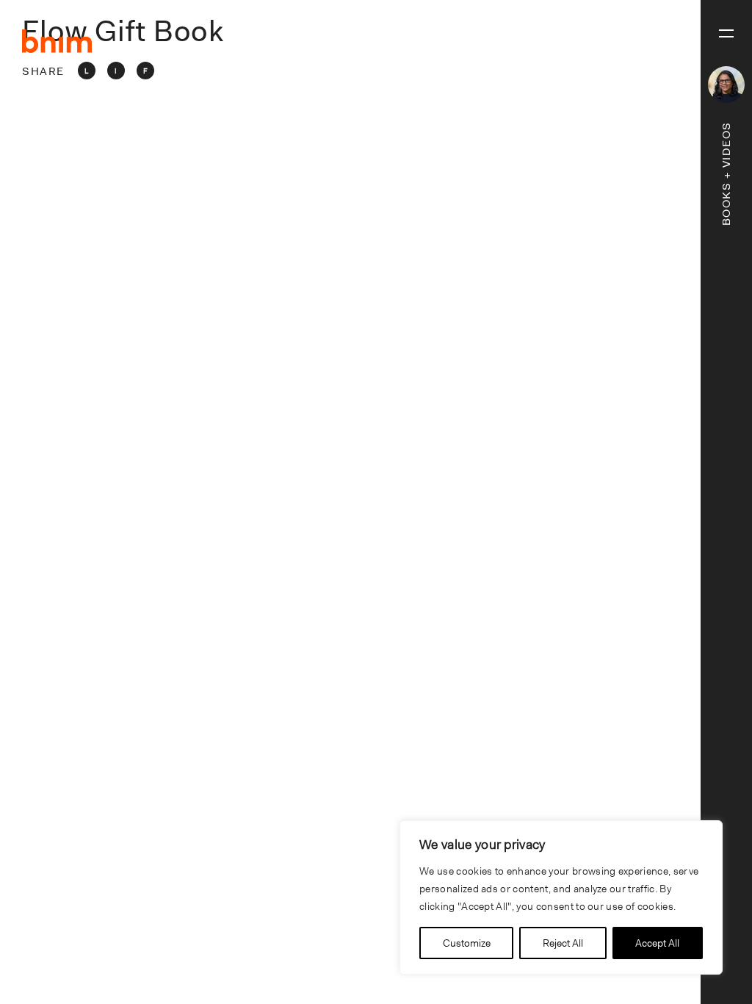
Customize (467, 943)
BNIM (57, 41)
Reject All (563, 943)
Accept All (657, 943)
